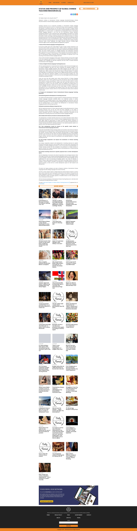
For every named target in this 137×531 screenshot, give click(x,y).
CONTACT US (71, 2)
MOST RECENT (56, 2)
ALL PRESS (63, 2)
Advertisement (78, 515)
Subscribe (68, 525)
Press (68, 515)
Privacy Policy (58, 515)
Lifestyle (68, 517)
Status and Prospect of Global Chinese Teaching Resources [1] (56, 182)
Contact (89, 515)
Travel (78, 517)
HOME (50, 2)
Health (58, 517)
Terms (48, 515)
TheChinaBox (41, 183)
